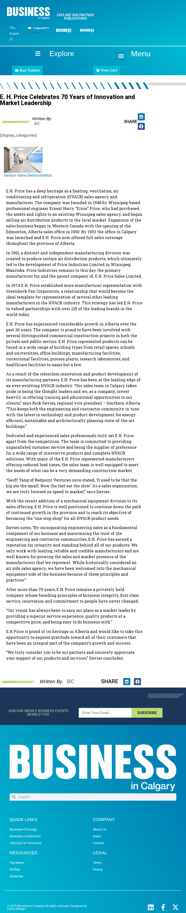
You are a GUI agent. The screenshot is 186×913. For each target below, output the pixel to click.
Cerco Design (16, 909)
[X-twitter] (175, 907)
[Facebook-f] (163, 907)
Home (33, 53)
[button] (120, 56)
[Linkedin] (150, 907)
